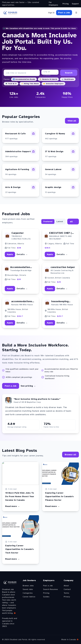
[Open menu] (76, 12)
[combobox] (43, 73)
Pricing (66, 4)
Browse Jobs (28, 585)
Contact (67, 589)
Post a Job (64, 12)
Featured (47, 221)
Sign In (51, 12)
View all (72, 120)
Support (75, 4)
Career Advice (29, 596)
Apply (10, 254)
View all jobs (72, 221)
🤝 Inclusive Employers (53, 84)
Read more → (12, 506)
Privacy (67, 596)
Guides (46, 596)
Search (68, 72)
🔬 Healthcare (68, 79)
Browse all (70, 454)
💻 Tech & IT (11, 84)
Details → (22, 254)
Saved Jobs (28, 589)
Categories (28, 593)
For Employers (53, 3)
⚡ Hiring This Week (30, 84)
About (66, 585)
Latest (60, 221)
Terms (66, 593)
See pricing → (28, 386)
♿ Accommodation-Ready (24, 79)
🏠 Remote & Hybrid (48, 79)
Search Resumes (50, 589)
